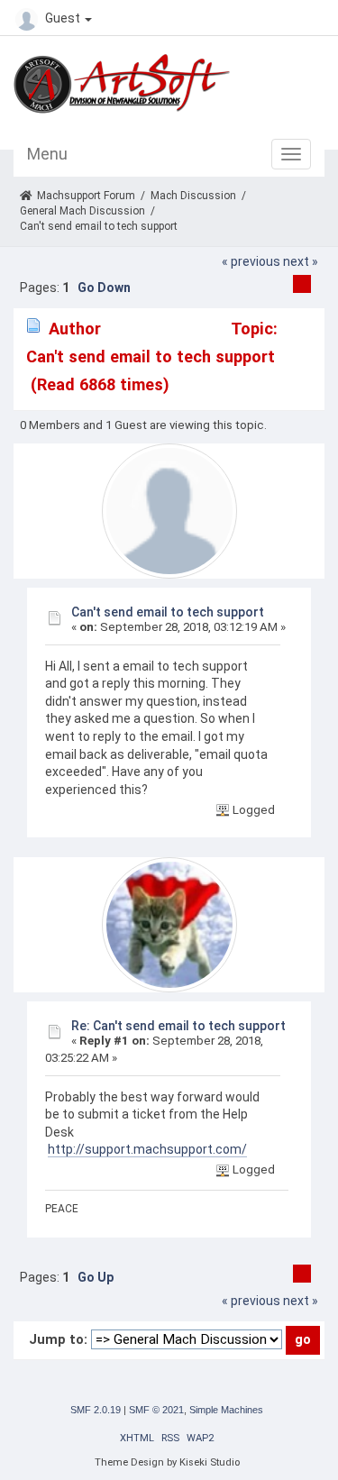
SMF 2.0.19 (95, 1409)
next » (300, 261)
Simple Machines (226, 1409)
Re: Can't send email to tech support (178, 1026)
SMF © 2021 (156, 1409)
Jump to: (58, 1339)
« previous (251, 261)
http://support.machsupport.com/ (147, 1149)
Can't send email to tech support (167, 612)
